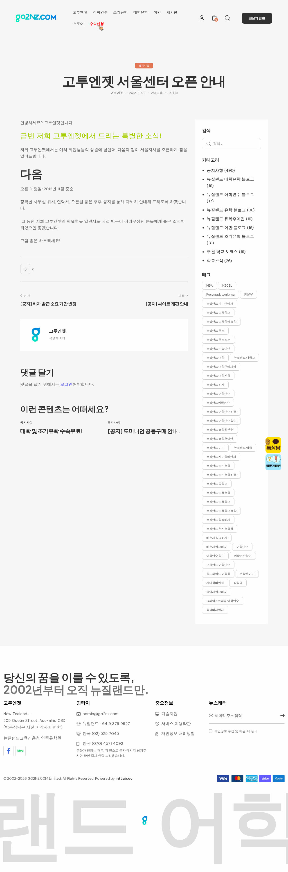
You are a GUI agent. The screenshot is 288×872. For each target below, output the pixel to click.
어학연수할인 (243, 555)
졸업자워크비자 (216, 591)
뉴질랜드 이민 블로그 (226, 227)
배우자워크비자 (216, 546)
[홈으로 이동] (36, 17)
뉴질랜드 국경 (215, 330)
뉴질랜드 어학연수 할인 (221, 420)
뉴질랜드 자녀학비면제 (221, 456)
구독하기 (281, 716)
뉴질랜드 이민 (215, 447)
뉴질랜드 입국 (243, 447)
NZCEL (227, 285)
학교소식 (215, 260)
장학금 (238, 582)
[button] (27, 269)
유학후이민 (247, 573)
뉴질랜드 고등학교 (218, 312)
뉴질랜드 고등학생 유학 (221, 321)
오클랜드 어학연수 (218, 564)
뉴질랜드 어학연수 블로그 (230, 194)
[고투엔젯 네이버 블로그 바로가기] (20, 751)
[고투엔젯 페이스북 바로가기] (8, 751)
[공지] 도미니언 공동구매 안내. (144, 431)
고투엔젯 (57, 330)
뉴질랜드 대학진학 (218, 375)
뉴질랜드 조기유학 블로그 (230, 236)
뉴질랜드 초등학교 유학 (221, 510)
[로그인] (202, 17)
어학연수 (242, 546)
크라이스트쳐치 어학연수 (222, 600)
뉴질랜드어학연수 (218, 402)
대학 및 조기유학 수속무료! (51, 431)
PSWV (248, 294)
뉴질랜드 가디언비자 (219, 303)
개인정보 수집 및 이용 (229, 731)
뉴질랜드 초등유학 (218, 492)
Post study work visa (220, 294)
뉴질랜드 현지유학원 (219, 528)
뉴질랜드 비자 (215, 384)
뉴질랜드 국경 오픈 (218, 339)
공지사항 (144, 65)
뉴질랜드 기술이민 (218, 348)
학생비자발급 (215, 610)
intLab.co (124, 778)
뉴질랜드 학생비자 (218, 519)
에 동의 (235, 731)
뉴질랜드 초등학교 (218, 501)
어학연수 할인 (215, 555)
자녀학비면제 (215, 582)
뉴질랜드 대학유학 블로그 (230, 179)
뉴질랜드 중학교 (216, 483)
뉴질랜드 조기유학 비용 (221, 474)
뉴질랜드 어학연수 (218, 393)
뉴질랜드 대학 (215, 357)
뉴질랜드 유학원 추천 (220, 429)
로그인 (66, 384)
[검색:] (231, 143)
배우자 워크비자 (216, 537)
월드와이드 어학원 (218, 573)
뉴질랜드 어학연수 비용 (221, 411)
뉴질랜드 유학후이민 (226, 219)
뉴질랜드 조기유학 (218, 465)
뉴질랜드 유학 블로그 (226, 210)
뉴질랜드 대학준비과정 (221, 366)
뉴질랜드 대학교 (244, 357)
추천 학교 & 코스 (222, 252)
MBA (209, 285)
